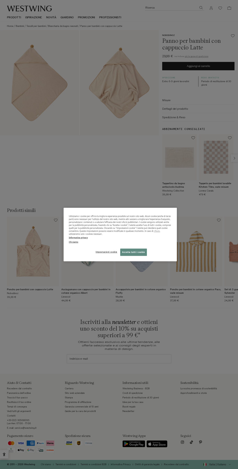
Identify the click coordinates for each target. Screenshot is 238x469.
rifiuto (157, 231)
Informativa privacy (78, 237)
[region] (120, 234)
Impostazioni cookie (106, 252)
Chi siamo (73, 242)
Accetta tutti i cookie (133, 252)
